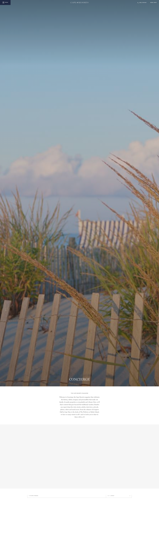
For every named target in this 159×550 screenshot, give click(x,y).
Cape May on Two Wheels (35, 530)
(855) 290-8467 (143, 2)
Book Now (153, 2)
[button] (125, 484)
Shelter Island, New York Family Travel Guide (113, 530)
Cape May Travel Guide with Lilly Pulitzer (76, 530)
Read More (110, 475)
